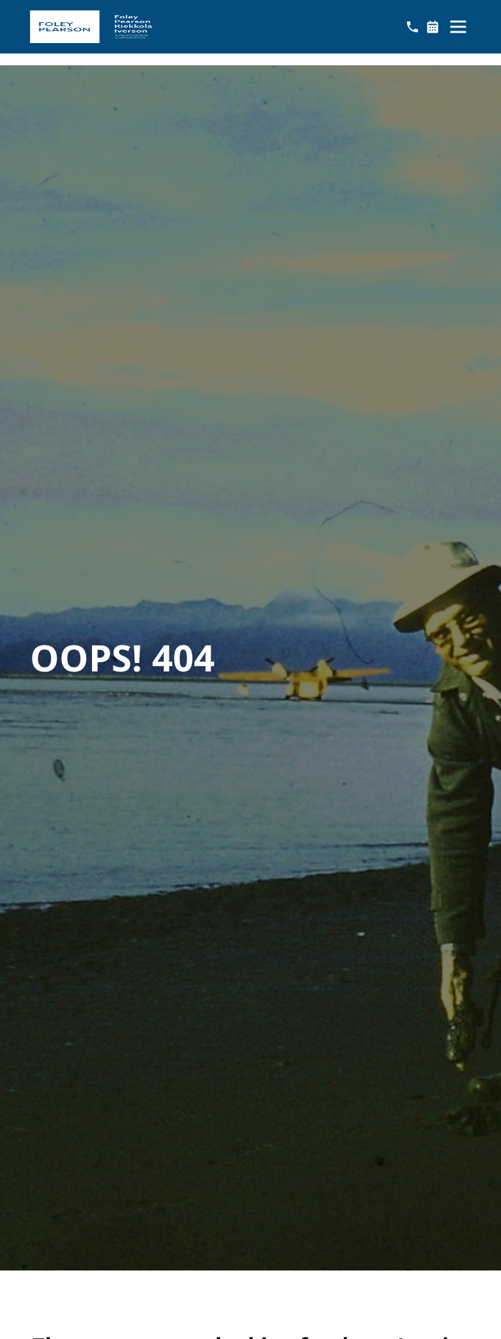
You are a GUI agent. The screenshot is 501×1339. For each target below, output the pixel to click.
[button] (458, 27)
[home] (91, 26)
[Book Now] (432, 27)
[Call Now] (412, 27)
